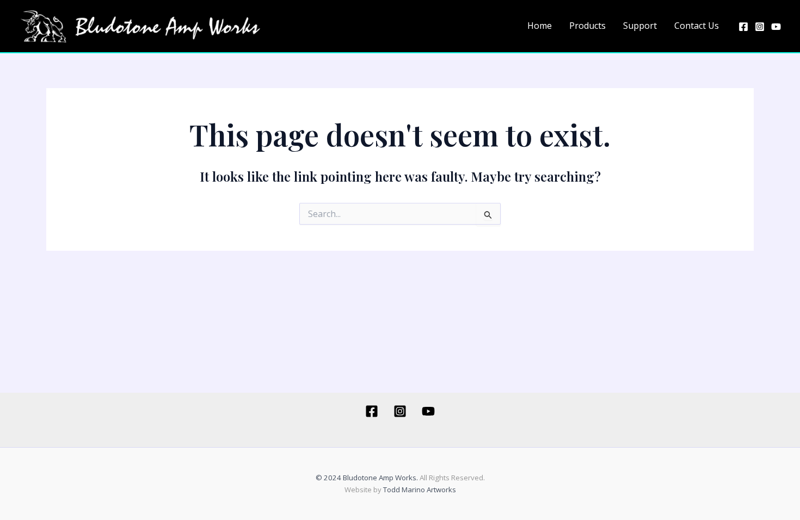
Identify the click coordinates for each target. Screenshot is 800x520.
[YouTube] (776, 27)
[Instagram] (760, 27)
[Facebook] (743, 27)
